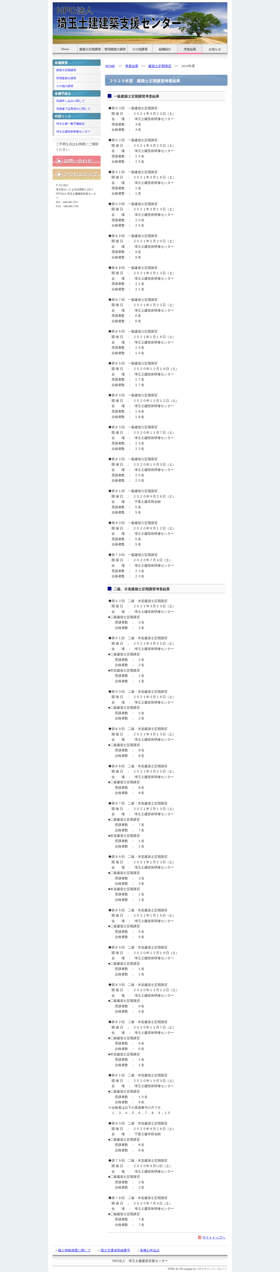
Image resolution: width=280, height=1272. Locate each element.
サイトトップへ (213, 1237)
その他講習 (140, 49)
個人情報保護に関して (74, 1250)
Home (65, 49)
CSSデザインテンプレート (212, 1268)
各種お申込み (150, 1250)
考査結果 (190, 49)
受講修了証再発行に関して (73, 108)
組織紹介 (165, 49)
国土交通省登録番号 (115, 1250)
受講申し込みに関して (70, 101)
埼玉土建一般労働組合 (70, 123)
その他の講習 (64, 86)
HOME (110, 66)
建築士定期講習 (90, 49)
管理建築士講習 (115, 49)
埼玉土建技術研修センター (73, 131)
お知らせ (215, 49)
